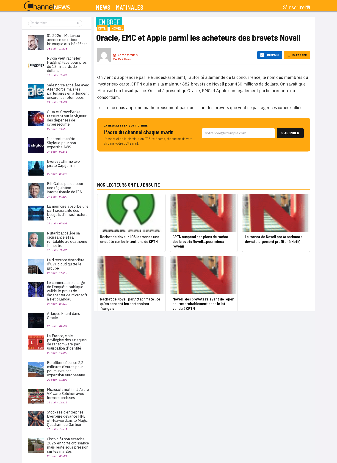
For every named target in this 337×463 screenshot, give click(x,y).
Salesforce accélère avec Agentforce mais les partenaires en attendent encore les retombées (68, 91)
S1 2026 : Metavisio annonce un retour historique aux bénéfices (67, 39)
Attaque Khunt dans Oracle (63, 315)
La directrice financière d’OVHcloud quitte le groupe (65, 264)
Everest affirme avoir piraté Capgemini (64, 163)
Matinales (129, 7)
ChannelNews (47, 6)
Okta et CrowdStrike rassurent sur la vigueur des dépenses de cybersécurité (66, 118)
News (103, 7)
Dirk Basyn (125, 59)
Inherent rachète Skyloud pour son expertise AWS (61, 142)
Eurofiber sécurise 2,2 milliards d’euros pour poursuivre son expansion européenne (66, 368)
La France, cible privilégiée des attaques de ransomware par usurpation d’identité (67, 341)
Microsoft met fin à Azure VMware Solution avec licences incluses (68, 393)
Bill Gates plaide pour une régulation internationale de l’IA (65, 187)
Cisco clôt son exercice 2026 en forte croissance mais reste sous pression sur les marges (68, 445)
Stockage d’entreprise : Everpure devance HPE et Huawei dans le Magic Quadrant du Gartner (67, 418)
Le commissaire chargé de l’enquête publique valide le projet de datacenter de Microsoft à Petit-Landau (67, 290)
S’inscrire (294, 7)
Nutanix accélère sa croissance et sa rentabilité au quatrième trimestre (67, 239)
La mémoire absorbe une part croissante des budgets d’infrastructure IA (67, 212)
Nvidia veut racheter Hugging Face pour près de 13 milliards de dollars (67, 64)
